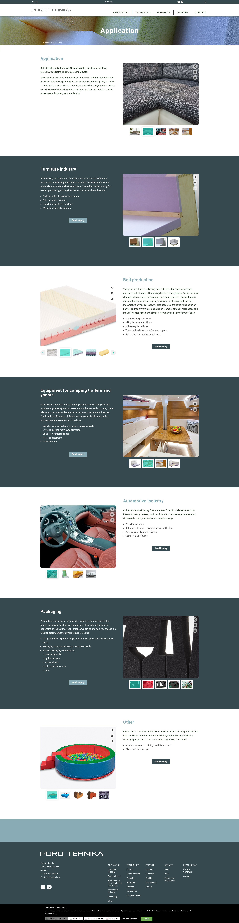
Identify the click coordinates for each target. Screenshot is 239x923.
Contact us (108, 2)
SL (33, 2)
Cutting (130, 869)
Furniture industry (112, 870)
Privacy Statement (187, 870)
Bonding (130, 887)
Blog (167, 874)
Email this (195, 72)
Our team (150, 874)
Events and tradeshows (170, 879)
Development (151, 882)
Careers (149, 887)
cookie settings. (51, 914)
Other (110, 901)
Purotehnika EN (46, 43)
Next (195, 93)
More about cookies (129, 919)
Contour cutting (133, 874)
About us (149, 869)
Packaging (112, 896)
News (167, 869)
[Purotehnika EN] (51, 10)
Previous (126, 93)
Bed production (114, 876)
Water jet (130, 878)
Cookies (186, 876)
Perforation (132, 882)
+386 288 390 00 (50, 874)
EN (37, 2)
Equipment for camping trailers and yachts (115, 883)
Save (147, 919)
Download (195, 77)
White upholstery (134, 895)
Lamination (132, 891)
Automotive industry (113, 891)
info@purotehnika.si (51, 877)
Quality (149, 878)
